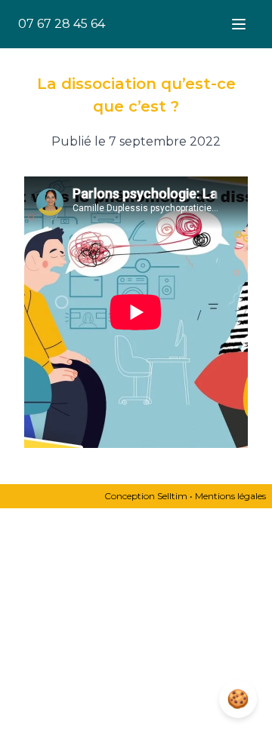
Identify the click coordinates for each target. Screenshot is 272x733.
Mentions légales (230, 495)
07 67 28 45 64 (61, 24)
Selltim (172, 495)
